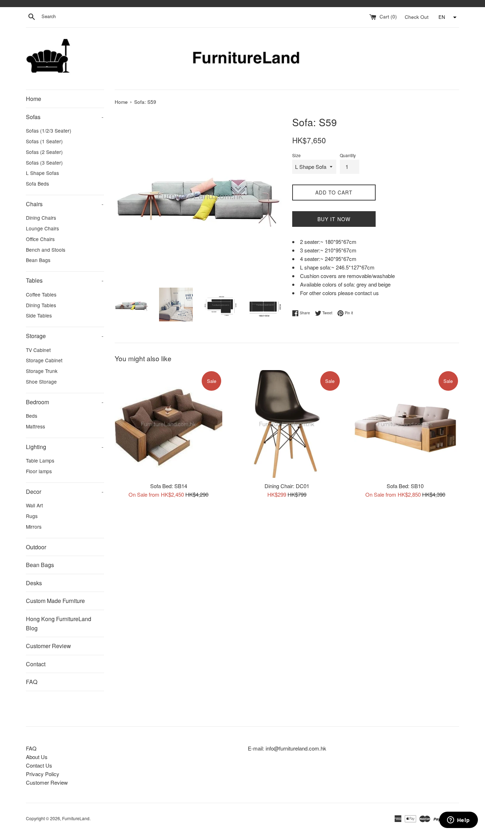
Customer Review (48, 646)
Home (33, 99)
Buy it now (333, 219)
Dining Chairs (41, 217)
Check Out (417, 16)
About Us (37, 756)
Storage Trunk (42, 370)
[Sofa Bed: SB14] (168, 424)
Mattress (35, 426)
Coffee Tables (41, 294)
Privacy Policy (42, 774)
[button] (446, 17)
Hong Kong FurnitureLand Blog (58, 623)
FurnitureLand (75, 818)
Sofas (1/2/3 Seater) (48, 130)
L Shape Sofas (42, 172)
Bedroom (64, 402)
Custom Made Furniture (55, 601)
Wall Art (34, 505)
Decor (64, 491)
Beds (31, 415)
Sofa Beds (37, 183)
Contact (35, 664)
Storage (64, 336)
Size (296, 155)
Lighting (64, 447)
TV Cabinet (38, 349)
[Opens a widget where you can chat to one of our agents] (458, 820)
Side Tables (39, 315)
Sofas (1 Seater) (44, 141)
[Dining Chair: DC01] (286, 424)
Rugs (32, 515)
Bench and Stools (45, 249)
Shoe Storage (41, 381)
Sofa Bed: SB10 (405, 485)
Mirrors (34, 526)
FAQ (31, 682)
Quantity (348, 155)
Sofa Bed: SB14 (168, 485)
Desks (34, 583)
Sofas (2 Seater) (44, 151)
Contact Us (39, 765)
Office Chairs (40, 238)
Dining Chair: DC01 (287, 485)
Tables (64, 280)
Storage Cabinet (44, 360)
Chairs (64, 204)
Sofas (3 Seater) (44, 162)
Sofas (64, 117)
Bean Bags (38, 259)
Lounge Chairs (42, 228)
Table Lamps (40, 460)
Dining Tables (41, 305)
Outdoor (36, 547)
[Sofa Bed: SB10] (405, 424)
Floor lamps (39, 471)
